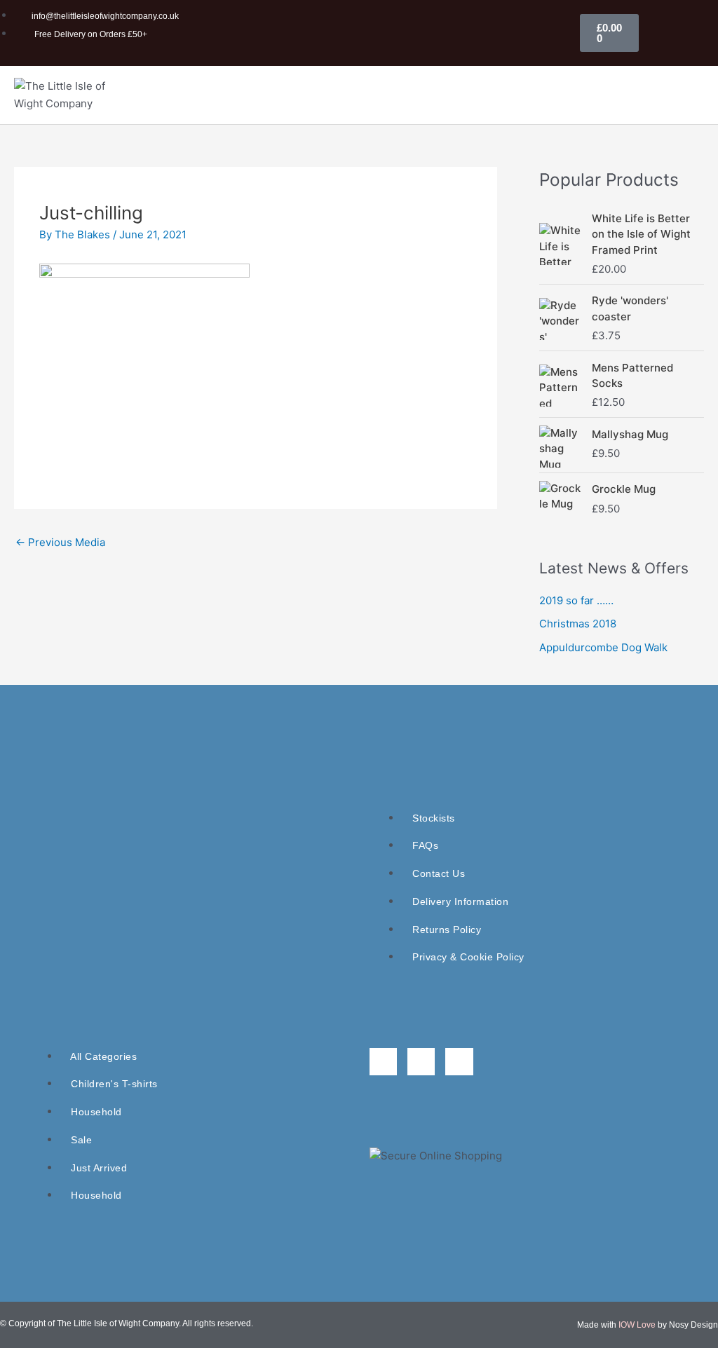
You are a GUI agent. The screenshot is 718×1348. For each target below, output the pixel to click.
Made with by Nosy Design (647, 1325)
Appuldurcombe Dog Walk (603, 647)
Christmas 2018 (577, 623)
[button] (685, 95)
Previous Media (60, 542)
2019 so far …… (576, 600)
